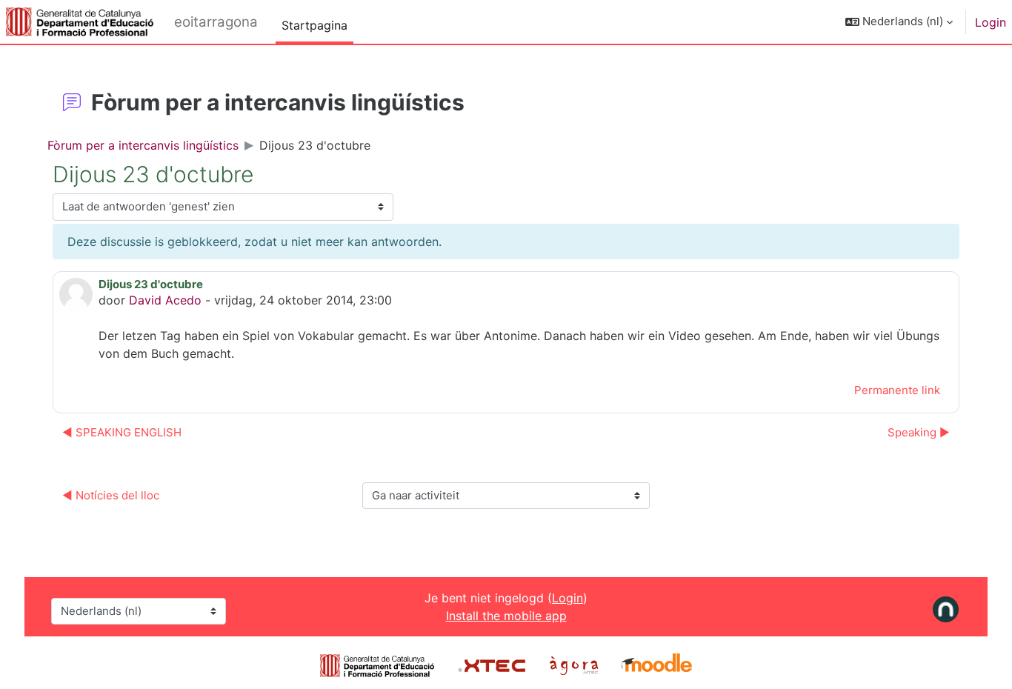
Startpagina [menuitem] (314, 25)
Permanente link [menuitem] (897, 390)
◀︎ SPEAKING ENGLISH (122, 432)
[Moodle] (657, 664)
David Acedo (165, 300)
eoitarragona (216, 21)
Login (990, 22)
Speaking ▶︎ (919, 432)
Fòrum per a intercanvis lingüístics (143, 145)
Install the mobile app (506, 615)
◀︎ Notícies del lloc (110, 495)
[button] (899, 22)
